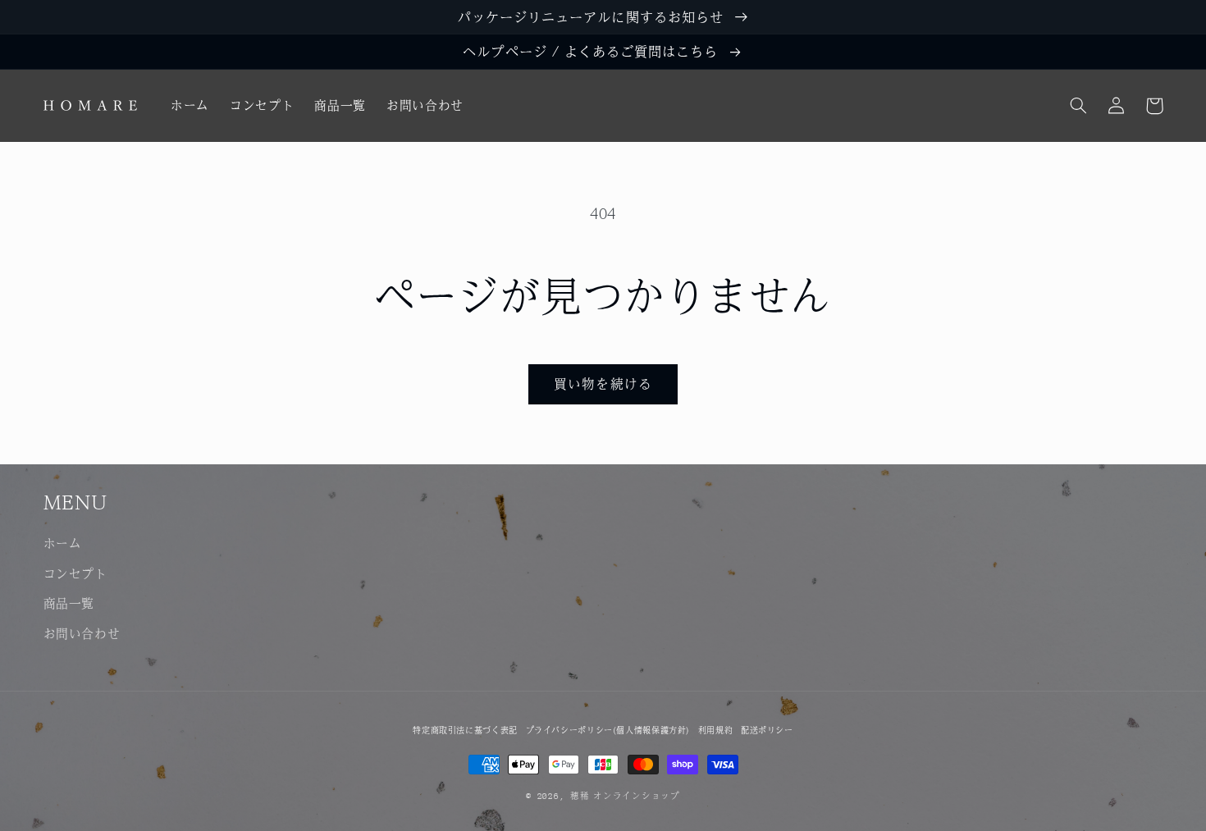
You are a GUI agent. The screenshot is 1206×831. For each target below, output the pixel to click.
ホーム (62, 542)
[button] (1079, 106)
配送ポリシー (767, 730)
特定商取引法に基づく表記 (465, 730)
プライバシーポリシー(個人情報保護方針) (608, 730)
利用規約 (715, 730)
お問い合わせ (82, 632)
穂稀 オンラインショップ (625, 795)
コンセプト (75, 573)
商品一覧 (69, 602)
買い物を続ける (602, 383)
